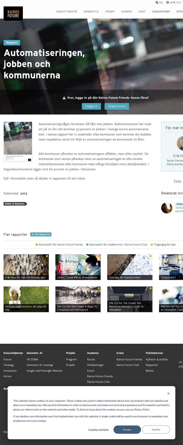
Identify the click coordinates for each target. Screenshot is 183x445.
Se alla (40, 234)
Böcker (150, 370)
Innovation (10, 370)
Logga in (91, 106)
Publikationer (154, 353)
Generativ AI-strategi (40, 365)
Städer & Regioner (14, 203)
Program (71, 359)
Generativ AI (34, 353)
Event (90, 370)
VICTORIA (32, 359)
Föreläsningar (95, 365)
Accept (127, 429)
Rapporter (152, 365)
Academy (93, 353)
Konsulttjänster (13, 353)
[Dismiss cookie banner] (168, 394)
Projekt (70, 353)
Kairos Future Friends (100, 376)
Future (8, 359)
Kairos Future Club (98, 381)
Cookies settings (98, 429)
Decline (156, 429)
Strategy (9, 365)
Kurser (91, 359)
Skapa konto (116, 106)
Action (7, 376)
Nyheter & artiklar (157, 359)
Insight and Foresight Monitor (45, 370)
